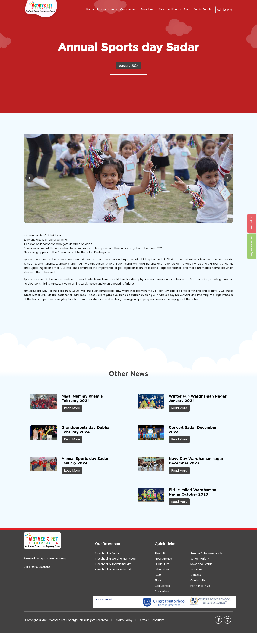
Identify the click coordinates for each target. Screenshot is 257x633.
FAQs (158, 575)
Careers (195, 575)
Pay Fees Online (251, 246)
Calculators (162, 586)
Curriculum (128, 9)
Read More (72, 408)
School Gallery (199, 558)
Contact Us (197, 580)
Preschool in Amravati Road (113, 569)
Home (90, 9)
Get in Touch (203, 9)
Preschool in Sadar (107, 553)
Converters (162, 591)
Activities (196, 569)
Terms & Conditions (151, 620)
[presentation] (29, 178)
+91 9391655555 (40, 567)
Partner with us (200, 586)
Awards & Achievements (206, 553)
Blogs (187, 9)
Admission (251, 223)
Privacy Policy (123, 620)
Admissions (224, 9)
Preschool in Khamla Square (113, 564)
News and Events (170, 9)
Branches (147, 9)
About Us (160, 553)
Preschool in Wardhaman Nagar (116, 558)
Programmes (106, 9)
